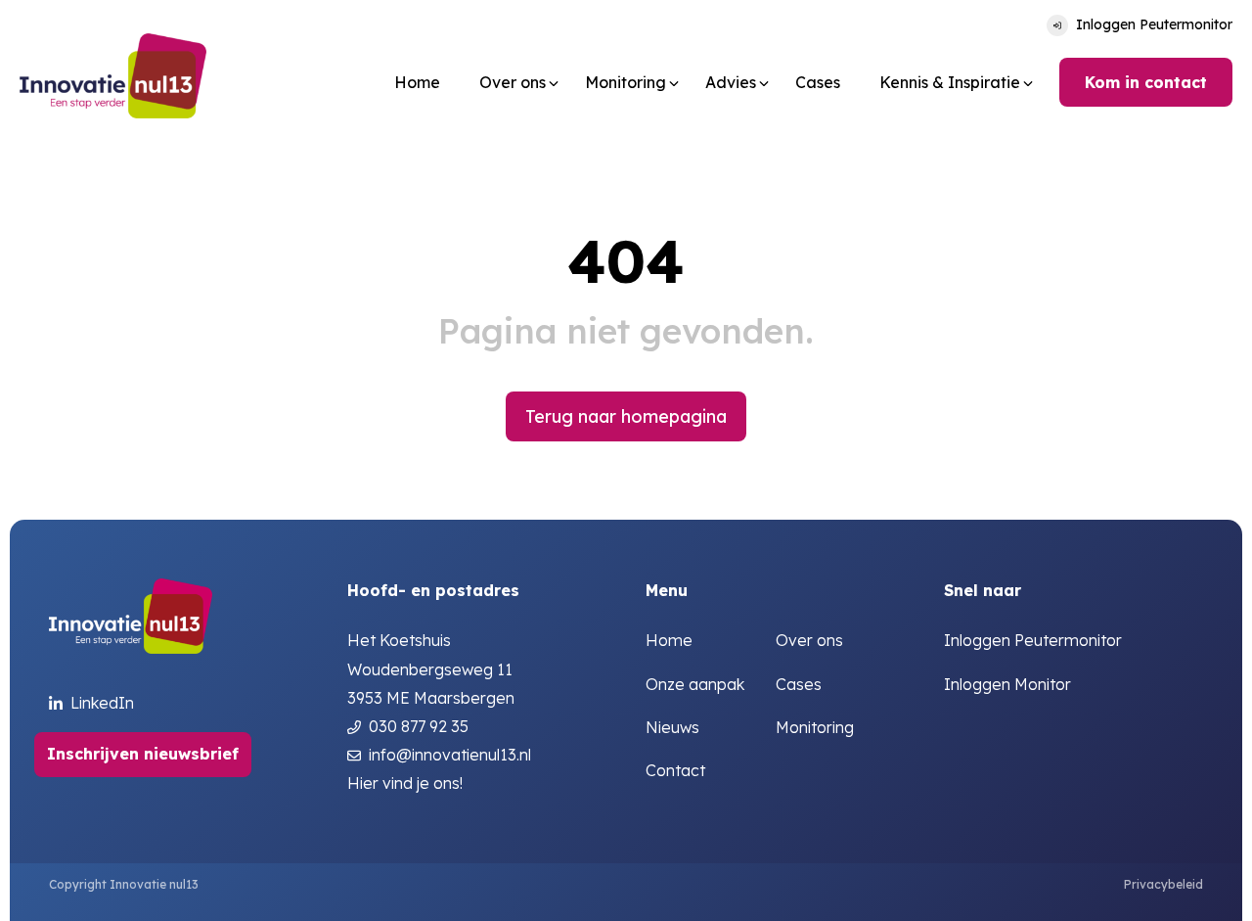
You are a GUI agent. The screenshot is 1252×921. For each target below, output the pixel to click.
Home (417, 82)
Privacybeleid (1163, 884)
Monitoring (625, 82)
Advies (730, 82)
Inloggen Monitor (1007, 684)
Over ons (809, 640)
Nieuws (672, 727)
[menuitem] (417, 82)
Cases (817, 82)
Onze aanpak (695, 684)
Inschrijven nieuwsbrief (143, 753)
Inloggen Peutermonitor (1154, 24)
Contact (675, 770)
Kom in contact (1146, 82)
